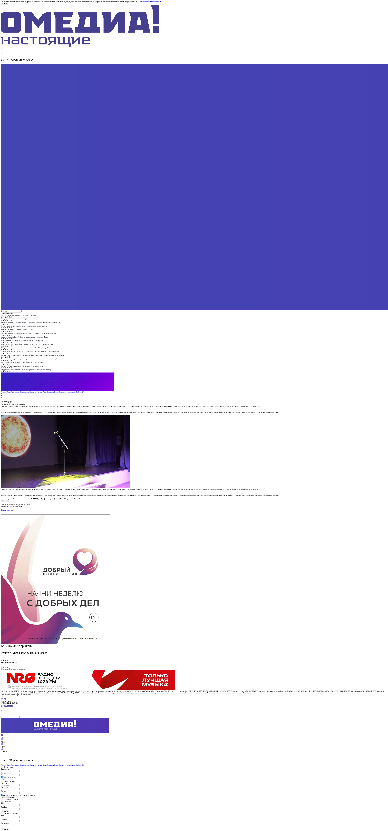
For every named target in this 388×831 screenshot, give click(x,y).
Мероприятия (70, 392)
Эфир (45, 392)
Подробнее (5, 501)
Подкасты (62, 392)
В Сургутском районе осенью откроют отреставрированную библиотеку (26, 370)
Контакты (33, 392)
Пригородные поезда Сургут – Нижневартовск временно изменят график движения (30, 351)
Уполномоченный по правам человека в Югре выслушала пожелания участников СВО (31, 322)
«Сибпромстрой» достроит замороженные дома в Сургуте (22, 340)
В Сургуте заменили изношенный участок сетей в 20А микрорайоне (25, 348)
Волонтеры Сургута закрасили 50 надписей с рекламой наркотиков (24, 366)
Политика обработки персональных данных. (16, 695)
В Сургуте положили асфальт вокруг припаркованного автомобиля (24, 326)
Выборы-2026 (80, 392)
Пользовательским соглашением (150, 2)
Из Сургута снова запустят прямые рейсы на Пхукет (19, 319)
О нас (9, 392)
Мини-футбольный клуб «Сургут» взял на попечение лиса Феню (24, 337)
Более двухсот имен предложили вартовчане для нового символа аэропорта (27, 344)
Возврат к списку (7, 510)
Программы (15, 392)
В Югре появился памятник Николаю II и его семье (18, 315)
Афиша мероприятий (17, 646)
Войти (3, 779)
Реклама (39, 392)
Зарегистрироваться (8, 797)
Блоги (56, 392)
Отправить (5, 811)
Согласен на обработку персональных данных (19, 795)
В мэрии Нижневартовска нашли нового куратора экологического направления (28, 333)
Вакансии (50, 392)
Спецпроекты (24, 392)
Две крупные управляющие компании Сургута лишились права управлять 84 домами (32, 355)
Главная (3, 392)
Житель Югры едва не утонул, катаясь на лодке (17, 330)
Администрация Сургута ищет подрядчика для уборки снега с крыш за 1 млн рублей (30, 359)
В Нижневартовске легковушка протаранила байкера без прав (22, 362)
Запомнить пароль (9, 777)
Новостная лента (7, 313)
